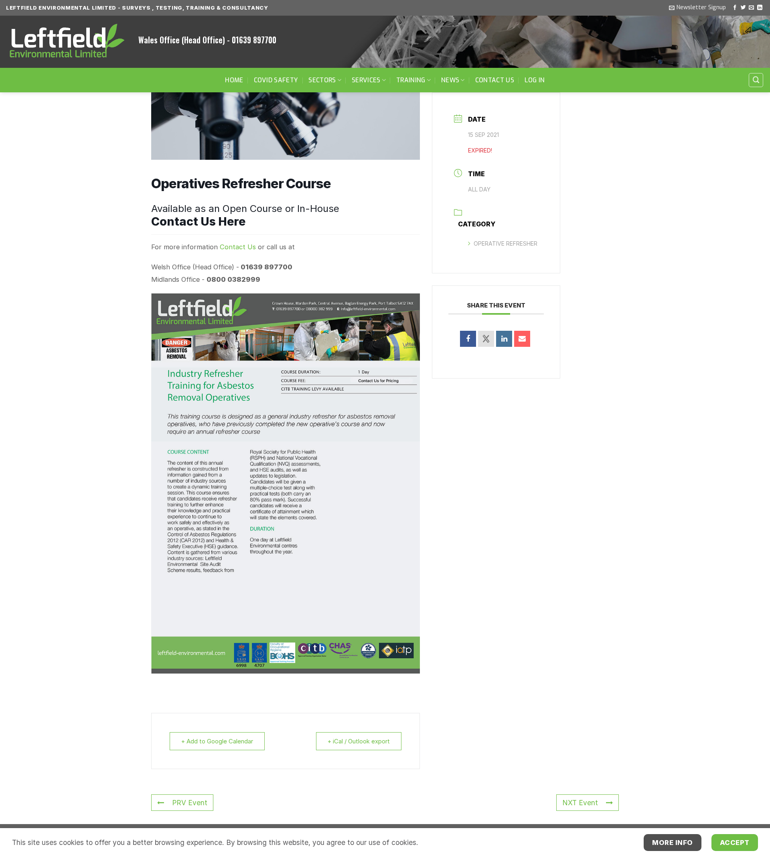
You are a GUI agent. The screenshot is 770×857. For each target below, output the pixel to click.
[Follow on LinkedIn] (759, 8)
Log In (535, 80)
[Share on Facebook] (468, 339)
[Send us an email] (751, 8)
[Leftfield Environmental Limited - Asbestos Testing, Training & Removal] (66, 42)
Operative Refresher (505, 243)
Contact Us (494, 80)
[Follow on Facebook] (735, 8)
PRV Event (189, 802)
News (450, 80)
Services (366, 80)
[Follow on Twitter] (743, 8)
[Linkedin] (504, 339)
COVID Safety (276, 80)
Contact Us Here (198, 221)
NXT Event (580, 802)
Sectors (322, 80)
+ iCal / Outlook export (359, 741)
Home (234, 80)
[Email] (522, 339)
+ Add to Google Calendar (217, 741)
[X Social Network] (486, 339)
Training (411, 80)
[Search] (756, 80)
